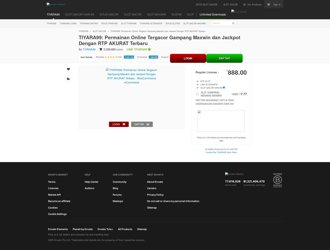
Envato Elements (58, 229)
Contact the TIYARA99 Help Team (221, 152)
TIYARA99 (53, 14)
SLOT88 (177, 14)
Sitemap (152, 207)
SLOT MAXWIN (156, 14)
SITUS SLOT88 (173, 23)
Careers (151, 188)
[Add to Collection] (68, 78)
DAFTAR (224, 58)
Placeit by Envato (83, 229)
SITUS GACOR (109, 14)
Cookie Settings (57, 213)
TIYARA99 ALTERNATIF (151, 23)
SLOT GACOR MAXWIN (194, 23)
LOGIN (188, 58)
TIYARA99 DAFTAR (89, 23)
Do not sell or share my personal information (173, 201)
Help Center (91, 181)
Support (164, 56)
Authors (89, 188)
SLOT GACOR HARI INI (79, 14)
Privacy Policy (155, 194)
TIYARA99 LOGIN (68, 23)
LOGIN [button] (116, 124)
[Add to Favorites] (68, 69)
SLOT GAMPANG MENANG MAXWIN (224, 94)
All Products (125, 229)
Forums (117, 194)
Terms (52, 181)
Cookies (53, 207)
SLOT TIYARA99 (128, 23)
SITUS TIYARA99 (109, 23)
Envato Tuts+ (105, 229)
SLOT (190, 14)
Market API (54, 194)
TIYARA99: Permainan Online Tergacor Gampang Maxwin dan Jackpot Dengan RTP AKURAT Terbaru (157, 31)
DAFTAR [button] (139, 124)
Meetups (118, 201)
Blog (115, 188)
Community (119, 181)
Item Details (86, 57)
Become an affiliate (59, 201)
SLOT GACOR (133, 14)
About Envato (155, 181)
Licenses (53, 188)
